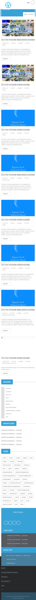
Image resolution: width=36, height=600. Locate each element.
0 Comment (20, 43)
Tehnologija (8, 414)
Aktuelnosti (8, 388)
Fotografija (8, 391)
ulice (22, 500)
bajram (4, 45)
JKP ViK (7, 398)
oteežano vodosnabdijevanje (9, 475)
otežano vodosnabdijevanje (25, 475)
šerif (15, 363)
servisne (30, 493)
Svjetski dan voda (7, 500)
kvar (4, 468)
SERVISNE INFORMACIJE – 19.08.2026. (11, 441)
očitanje (5, 483)
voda (28, 500)
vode (16, 504)
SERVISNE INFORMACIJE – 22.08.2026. (11, 430)
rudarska (23, 493)
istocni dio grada (7, 465)
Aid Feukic (13, 43)
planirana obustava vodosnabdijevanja (11, 486)
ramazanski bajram (10, 315)
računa (4, 493)
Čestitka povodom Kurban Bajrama (15, 84)
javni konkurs (17, 465)
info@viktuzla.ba (10, 563)
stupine (31, 497)
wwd (22, 504)
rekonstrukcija (13, 493)
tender (15, 500)
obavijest (17, 468)
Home (25, 14)
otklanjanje (17, 479)
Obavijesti (8, 404)
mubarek (8, 363)
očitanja (25, 479)
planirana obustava (29, 483)
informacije (20, 461)
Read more (5, 59)
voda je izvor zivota (7, 504)
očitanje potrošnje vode (15, 483)
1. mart (4, 458)
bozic (31, 458)
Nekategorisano (9, 401)
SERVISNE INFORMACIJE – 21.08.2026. (11, 434)
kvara (10, 468)
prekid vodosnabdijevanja (23, 490)
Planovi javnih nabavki (11, 407)
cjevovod (12, 461)
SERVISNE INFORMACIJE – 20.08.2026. (11, 437)
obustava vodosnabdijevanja (22, 472)
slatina (17, 497)
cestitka (8, 180)
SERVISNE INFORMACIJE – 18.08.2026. (11, 444)
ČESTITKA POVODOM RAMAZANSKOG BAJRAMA (18, 39)
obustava (25, 468)
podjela (5, 490)
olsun (11, 363)
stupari (24, 497)
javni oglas (26, 465)
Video (7, 417)
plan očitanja (27, 486)
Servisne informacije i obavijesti (13, 410)
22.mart (18, 458)
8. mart (11, 458)
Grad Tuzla (8, 395)
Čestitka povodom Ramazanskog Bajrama (18, 174)
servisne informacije (7, 497)
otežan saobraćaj (7, 479)
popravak (12, 490)
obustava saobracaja (7, 472)
